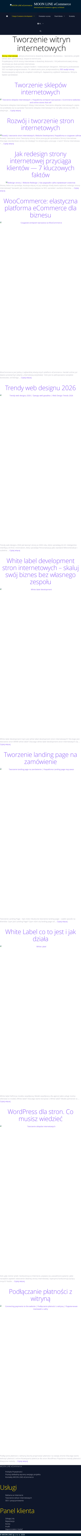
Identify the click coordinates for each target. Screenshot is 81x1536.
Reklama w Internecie (14, 1495)
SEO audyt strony (67, 69)
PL (40, 24)
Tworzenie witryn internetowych (18, 1498)
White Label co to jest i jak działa (40, 935)
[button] (40, 31)
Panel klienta (59, 16)
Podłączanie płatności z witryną (40, 1295)
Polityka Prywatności (13, 1472)
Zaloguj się (9, 1518)
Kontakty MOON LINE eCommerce (19, 1477)
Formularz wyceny (45, 16)
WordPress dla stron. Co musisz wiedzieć (40, 1115)
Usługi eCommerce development (22, 16)
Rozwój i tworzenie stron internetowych (40, 124)
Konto (7, 1524)
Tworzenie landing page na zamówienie (40, 758)
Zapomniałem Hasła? (14, 1529)
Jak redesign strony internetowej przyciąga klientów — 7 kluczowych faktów (40, 164)
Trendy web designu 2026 (40, 387)
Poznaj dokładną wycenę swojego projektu (23, 1474)
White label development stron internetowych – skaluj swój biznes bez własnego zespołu (40, 571)
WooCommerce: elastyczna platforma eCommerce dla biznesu (40, 208)
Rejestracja (9, 1521)
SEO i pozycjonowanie (14, 1500)
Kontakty (72, 16)
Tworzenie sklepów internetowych (40, 88)
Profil (7, 1526)
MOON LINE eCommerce (52, 4)
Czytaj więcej (15, 110)
